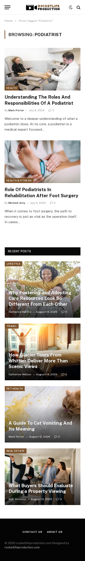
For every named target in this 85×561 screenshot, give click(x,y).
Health (11, 88)
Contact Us (32, 531)
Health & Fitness (19, 180)
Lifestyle (13, 263)
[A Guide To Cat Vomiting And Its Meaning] (42, 414)
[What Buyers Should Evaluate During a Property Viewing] (42, 476)
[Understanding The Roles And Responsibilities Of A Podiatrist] (42, 69)
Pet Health (15, 388)
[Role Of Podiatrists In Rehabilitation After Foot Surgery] (42, 161)
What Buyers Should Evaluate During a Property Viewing (41, 488)
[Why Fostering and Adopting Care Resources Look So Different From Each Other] (42, 289)
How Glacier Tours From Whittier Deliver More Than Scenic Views (38, 360)
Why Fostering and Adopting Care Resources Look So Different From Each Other (40, 298)
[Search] (78, 7)
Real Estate (16, 451)
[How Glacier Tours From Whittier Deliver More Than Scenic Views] (42, 352)
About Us (55, 531)
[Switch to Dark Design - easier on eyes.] (71, 7)
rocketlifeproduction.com (22, 547)
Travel (12, 326)
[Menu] (7, 7)
